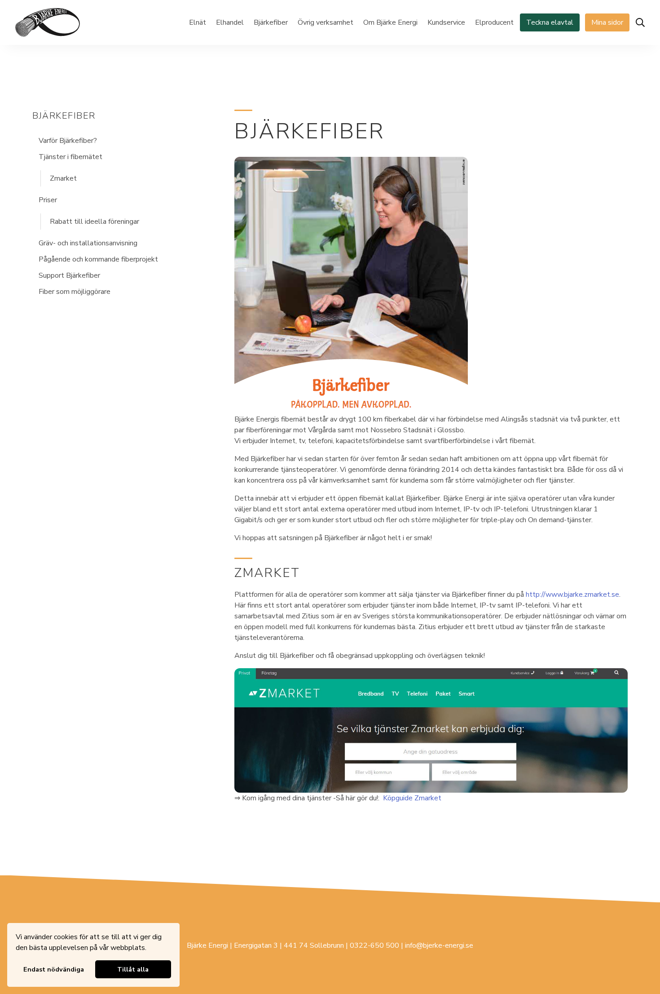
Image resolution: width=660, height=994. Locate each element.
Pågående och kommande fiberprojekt (98, 259)
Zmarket (63, 178)
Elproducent (494, 22)
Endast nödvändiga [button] (53, 969)
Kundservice (446, 22)
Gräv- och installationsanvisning (88, 243)
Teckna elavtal (549, 22)
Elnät (197, 22)
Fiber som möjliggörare (74, 292)
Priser (48, 200)
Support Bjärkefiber (69, 275)
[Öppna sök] (640, 22)
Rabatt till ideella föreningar (94, 221)
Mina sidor (607, 22)
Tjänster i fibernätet (70, 157)
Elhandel (230, 22)
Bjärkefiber (271, 22)
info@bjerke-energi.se (439, 945)
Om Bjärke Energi (390, 22)
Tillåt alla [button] (133, 969)
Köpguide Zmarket (412, 798)
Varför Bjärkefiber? (68, 141)
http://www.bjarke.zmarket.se (572, 594)
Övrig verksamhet (325, 22)
